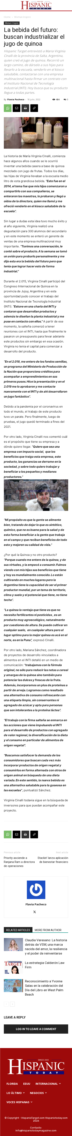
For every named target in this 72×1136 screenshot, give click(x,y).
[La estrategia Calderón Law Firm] (13, 967)
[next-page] (12, 1004)
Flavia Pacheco (15, 99)
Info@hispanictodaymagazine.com (36, 1130)
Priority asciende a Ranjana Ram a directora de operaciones (19, 862)
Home (7, 17)
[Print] (25, 108)
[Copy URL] (34, 108)
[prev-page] (6, 1004)
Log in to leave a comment (36, 1029)
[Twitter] (36, 912)
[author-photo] (36, 899)
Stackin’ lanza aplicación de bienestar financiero (53, 860)
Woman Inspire (22, 17)
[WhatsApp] (8, 108)
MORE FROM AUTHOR (48, 930)
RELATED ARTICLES (18, 930)
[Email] (16, 108)
